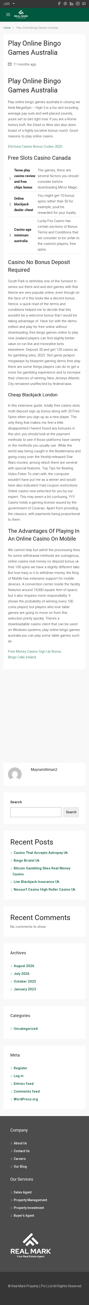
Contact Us (22, 1151)
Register (20, 1068)
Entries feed (24, 1084)
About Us (20, 1143)
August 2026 (24, 966)
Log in (19, 1076)
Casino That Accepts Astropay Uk (41, 853)
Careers (20, 1159)
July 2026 (21, 974)
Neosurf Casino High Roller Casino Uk (44, 889)
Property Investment (29, 1208)
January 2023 (25, 989)
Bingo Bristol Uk (26, 860)
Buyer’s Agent (24, 1215)
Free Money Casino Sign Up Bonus (34, 651)
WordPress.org (26, 1099)
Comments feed (27, 1091)
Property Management (30, 1200)
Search (16, 802)
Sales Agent (22, 1192)
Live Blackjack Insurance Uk (36, 882)
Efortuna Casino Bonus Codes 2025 (35, 146)
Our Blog (20, 1166)
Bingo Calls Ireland (22, 657)
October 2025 (25, 981)
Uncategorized (26, 1029)
